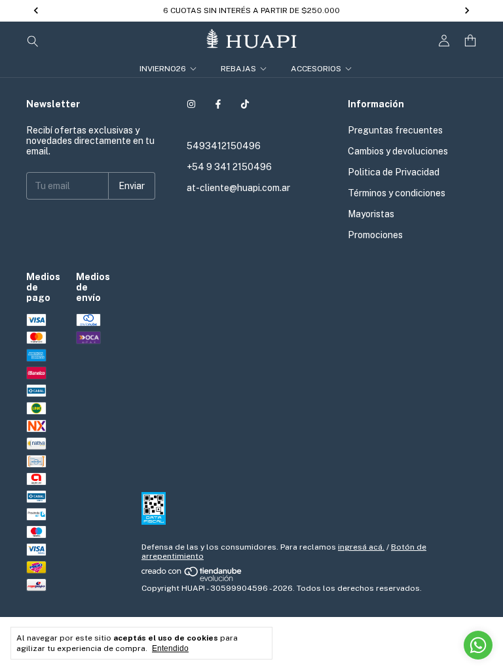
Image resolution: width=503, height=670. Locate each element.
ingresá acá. (361, 547)
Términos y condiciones (396, 193)
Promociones (375, 235)
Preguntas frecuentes (395, 130)
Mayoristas (371, 214)
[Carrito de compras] (470, 41)
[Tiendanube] (192, 579)
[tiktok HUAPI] (245, 104)
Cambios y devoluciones (398, 151)
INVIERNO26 (163, 68)
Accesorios (316, 68)
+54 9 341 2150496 (229, 167)
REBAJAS (238, 68)
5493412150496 (224, 146)
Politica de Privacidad (393, 172)
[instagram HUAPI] (191, 104)
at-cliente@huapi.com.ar (238, 188)
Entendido (170, 648)
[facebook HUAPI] (218, 104)
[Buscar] (32, 40)
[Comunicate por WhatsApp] (478, 645)
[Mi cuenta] (444, 41)
